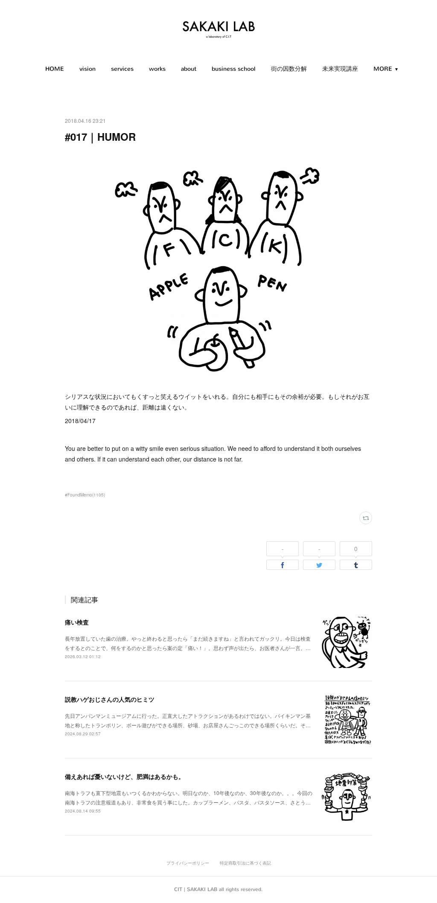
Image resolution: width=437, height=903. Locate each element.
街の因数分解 (289, 69)
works (157, 69)
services (122, 69)
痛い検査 (77, 622)
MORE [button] (382, 69)
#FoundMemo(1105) (85, 495)
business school (234, 69)
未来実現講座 (340, 69)
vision (87, 69)
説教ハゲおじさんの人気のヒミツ (109, 699)
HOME (54, 69)
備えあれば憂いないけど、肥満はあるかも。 (124, 776)
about (188, 69)
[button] (54, 69)
